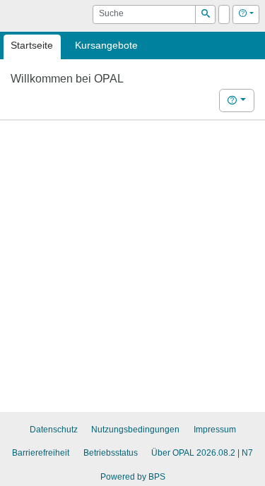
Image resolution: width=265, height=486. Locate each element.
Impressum (215, 430)
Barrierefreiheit (40, 453)
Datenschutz (54, 430)
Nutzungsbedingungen (135, 430)
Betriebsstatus (110, 453)
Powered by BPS (132, 477)
